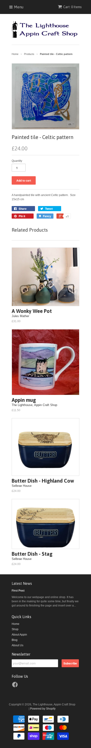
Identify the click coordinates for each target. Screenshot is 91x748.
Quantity (17, 160)
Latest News (22, 583)
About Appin (19, 634)
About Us (17, 645)
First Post (18, 590)
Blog (15, 640)
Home (15, 624)
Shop (15, 629)
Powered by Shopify (43, 708)
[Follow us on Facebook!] (15, 686)
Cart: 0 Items (72, 7)
